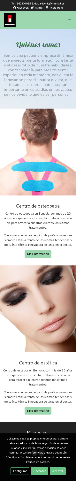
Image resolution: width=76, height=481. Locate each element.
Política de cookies (37, 462)
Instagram (56, 8)
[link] (10, 20)
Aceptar (57, 471)
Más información (38, 254)
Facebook (22, 8)
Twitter (38, 8)
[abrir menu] (69, 20)
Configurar (20, 471)
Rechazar (39, 471)
